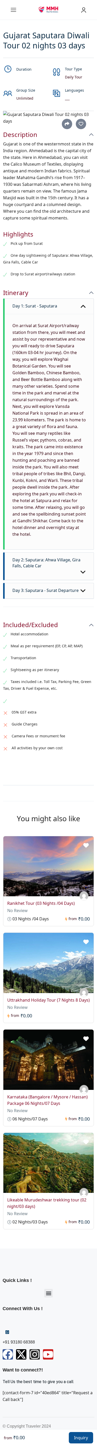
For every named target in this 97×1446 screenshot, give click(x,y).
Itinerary (15, 293)
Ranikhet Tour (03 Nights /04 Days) (41, 903)
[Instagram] (34, 1354)
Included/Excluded (30, 625)
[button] (48, 1293)
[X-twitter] (21, 1354)
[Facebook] (8, 1354)
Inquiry (81, 1438)
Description (20, 134)
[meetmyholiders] (83, 895)
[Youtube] (48, 1354)
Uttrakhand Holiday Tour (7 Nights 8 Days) (48, 1000)
